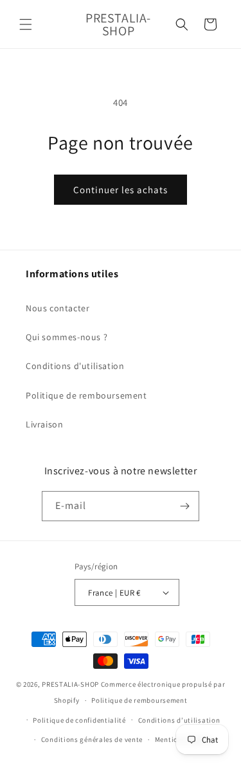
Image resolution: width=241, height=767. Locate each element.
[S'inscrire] (184, 506)
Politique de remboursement (86, 395)
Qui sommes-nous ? (66, 337)
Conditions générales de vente (92, 739)
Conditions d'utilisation (75, 366)
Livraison (44, 424)
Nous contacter (57, 308)
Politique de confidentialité (79, 720)
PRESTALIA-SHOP (70, 684)
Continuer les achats (120, 190)
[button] (26, 24)
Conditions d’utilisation (179, 720)
